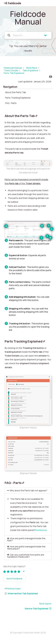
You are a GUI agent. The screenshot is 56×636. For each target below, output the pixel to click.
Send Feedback (14, 578)
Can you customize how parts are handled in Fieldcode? (25, 555)
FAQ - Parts (10, 103)
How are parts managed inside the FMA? (26, 539)
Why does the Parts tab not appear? (28, 490)
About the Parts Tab (15, 92)
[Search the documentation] (9, 35)
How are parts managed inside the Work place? (26, 547)
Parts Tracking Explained (17, 97)
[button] (28, 490)
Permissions (40, 530)
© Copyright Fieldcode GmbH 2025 (28, 632)
